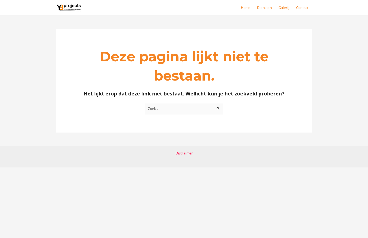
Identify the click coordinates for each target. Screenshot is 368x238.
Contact (302, 7)
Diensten (264, 7)
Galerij (284, 7)
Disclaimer (184, 153)
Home (245, 7)
